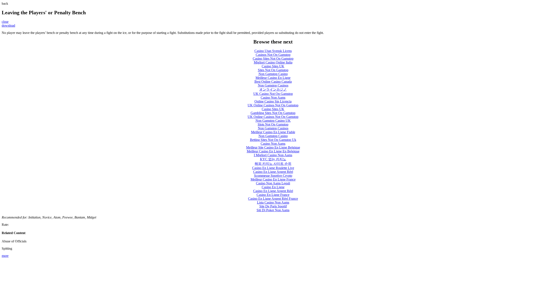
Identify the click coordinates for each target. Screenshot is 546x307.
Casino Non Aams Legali (273, 183)
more (5, 256)
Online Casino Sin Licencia (273, 101)
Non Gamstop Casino (273, 74)
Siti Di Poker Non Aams (273, 210)
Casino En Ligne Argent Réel (273, 172)
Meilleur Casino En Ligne (273, 78)
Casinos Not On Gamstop (273, 54)
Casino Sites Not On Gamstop (273, 58)
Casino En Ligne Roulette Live (273, 168)
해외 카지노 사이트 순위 (273, 163)
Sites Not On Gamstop (273, 70)
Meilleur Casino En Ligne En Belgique (273, 151)
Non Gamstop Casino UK (273, 120)
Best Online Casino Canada (273, 81)
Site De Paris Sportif (273, 206)
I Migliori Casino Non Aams (273, 155)
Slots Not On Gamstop (273, 124)
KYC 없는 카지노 (273, 159)
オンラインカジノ (273, 89)
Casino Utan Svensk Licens (273, 51)
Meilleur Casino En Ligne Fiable (273, 132)
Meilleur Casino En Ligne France (273, 179)
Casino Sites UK (273, 66)
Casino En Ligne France (273, 195)
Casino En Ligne (273, 187)
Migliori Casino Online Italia (273, 62)
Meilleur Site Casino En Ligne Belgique (273, 147)
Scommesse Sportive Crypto (273, 175)
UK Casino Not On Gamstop (273, 94)
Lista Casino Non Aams (273, 202)
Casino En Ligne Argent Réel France (273, 198)
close (5, 21)
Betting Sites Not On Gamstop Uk (273, 140)
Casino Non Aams (273, 97)
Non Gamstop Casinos (273, 85)
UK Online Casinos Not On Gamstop (273, 105)
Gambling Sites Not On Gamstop (273, 113)
